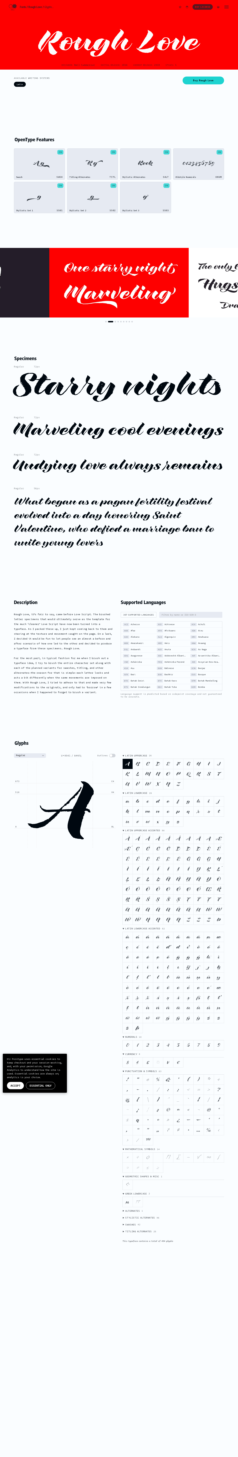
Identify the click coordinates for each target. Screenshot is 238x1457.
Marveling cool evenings (118, 430)
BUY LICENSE (202, 6)
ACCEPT (15, 1085)
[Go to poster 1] (106, 321)
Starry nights (118, 385)
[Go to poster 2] (110, 321)
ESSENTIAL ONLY (41, 1085)
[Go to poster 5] (121, 321)
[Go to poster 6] (123, 321)
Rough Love (35, 7)
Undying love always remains (118, 465)
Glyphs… (49, 7)
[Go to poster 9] (132, 321)
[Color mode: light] (187, 7)
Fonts (23, 7)
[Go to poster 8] (129, 321)
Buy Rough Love (203, 80)
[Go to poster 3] (115, 321)
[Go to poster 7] (126, 321)
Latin (20, 84)
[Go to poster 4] (118, 321)
